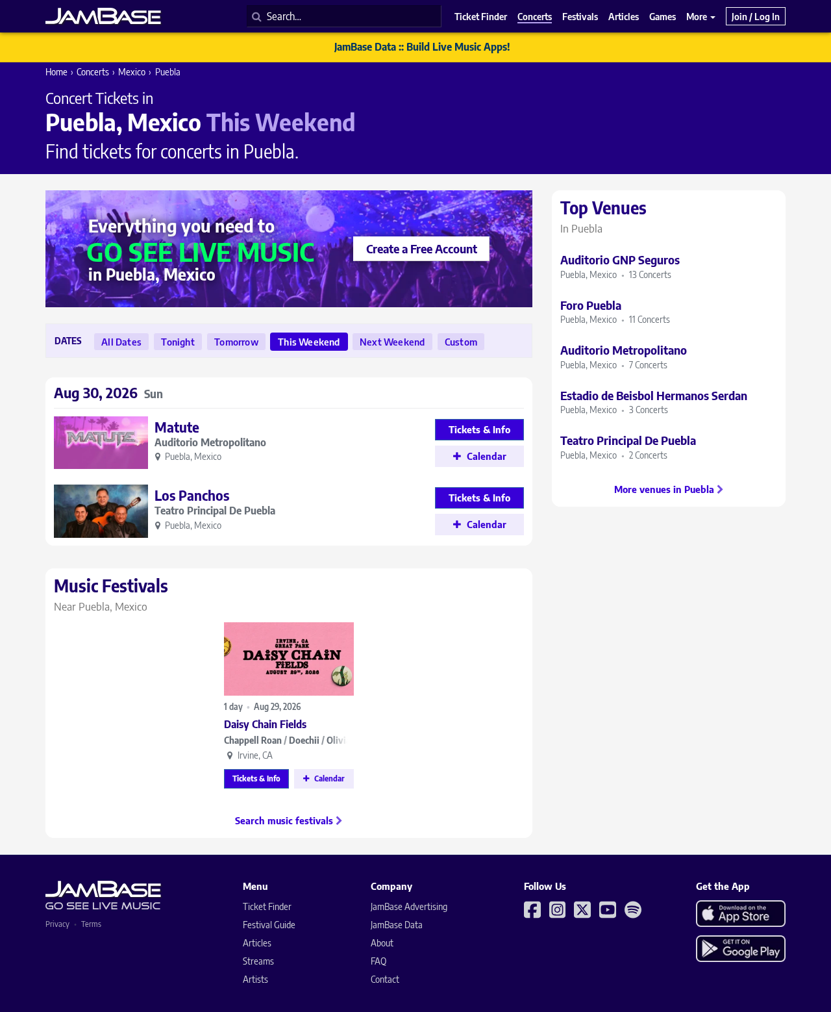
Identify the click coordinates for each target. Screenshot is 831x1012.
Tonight (177, 342)
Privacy (57, 924)
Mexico (131, 71)
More (697, 16)
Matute (177, 427)
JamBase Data (397, 924)
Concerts (93, 71)
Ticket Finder (267, 906)
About (382, 942)
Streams (258, 961)
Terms (91, 924)
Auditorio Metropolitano (210, 442)
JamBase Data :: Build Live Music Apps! (422, 46)
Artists (255, 979)
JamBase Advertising (409, 906)
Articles (257, 942)
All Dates (121, 342)
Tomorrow (236, 342)
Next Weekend (392, 342)
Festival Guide (269, 924)
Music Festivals (111, 594)
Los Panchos (192, 495)
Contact (385, 979)
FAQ (378, 961)
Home (56, 71)
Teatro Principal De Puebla (215, 511)
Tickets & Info (256, 778)
